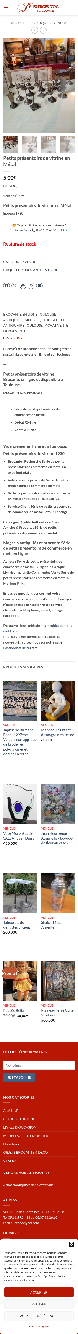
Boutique (39, 23)
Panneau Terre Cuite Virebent (57, 1012)
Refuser (39, 1304)
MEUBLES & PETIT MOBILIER (25, 1135)
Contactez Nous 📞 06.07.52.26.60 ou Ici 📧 (39, 230)
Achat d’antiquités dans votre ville (28, 1185)
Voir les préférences (39, 1316)
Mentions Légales (39, 1326)
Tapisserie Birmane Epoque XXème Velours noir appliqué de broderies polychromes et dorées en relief (20, 742)
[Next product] (34, 30)
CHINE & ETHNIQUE (19, 1119)
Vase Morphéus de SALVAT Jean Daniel (19, 835)
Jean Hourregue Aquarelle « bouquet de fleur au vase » (57, 838)
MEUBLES (32, 320)
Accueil (18, 23)
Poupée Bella (13, 1010)
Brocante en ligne (41, 270)
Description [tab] (13, 338)
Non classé (11, 1144)
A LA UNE (10, 1110)
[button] (71, 1244)
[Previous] (10, 85)
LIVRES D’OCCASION (19, 1127)
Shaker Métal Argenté (51, 924)
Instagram (29, 648)
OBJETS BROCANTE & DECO (25, 1152)
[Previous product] (43, 30)
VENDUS (60, 23)
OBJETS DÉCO (52, 320)
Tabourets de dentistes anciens (16, 924)
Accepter (39, 1292)
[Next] (68, 85)
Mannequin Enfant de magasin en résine (57, 732)
